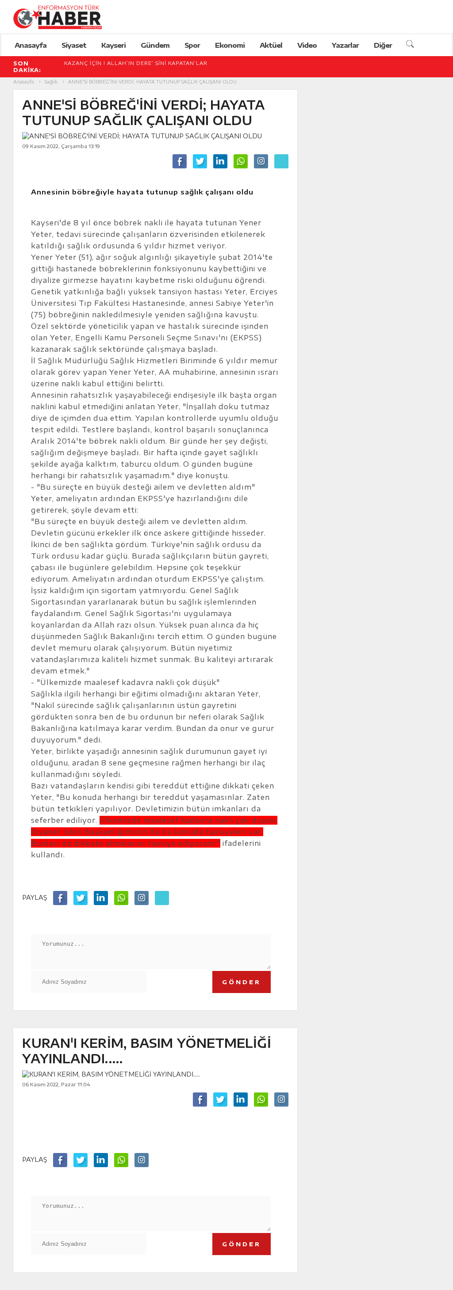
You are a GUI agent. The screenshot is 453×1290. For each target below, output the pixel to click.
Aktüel (271, 45)
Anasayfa (30, 45)
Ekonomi (230, 45)
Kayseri (113, 45)
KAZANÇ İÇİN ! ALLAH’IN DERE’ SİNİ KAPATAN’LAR (135, 63)
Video (307, 45)
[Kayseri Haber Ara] (411, 45)
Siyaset (73, 45)
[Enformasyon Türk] (66, 16)
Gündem (155, 45)
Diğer (383, 45)
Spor (192, 45)
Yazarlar (345, 45)
